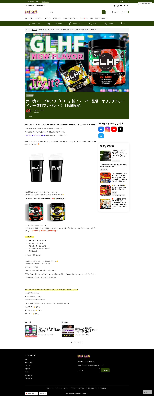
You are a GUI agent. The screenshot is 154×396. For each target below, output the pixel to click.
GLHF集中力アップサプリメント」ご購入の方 (46, 274)
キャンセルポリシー (101, 388)
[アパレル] (90, 23)
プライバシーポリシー (62, 388)
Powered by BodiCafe (82, 393)
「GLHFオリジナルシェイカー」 (75, 274)
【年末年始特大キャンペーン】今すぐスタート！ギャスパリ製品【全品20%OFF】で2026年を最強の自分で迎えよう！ (119, 177)
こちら (39, 255)
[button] (125, 12)
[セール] (121, 23)
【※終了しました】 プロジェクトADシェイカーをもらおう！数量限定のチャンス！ (49, 330)
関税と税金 (28, 366)
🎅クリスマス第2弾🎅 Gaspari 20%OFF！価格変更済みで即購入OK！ (119, 187)
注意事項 (27, 369)
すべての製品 (28, 362)
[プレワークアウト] (29, 23)
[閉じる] (128, 2)
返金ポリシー (50, 388)
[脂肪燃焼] (106, 23)
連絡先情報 (91, 388)
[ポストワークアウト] (70, 23)
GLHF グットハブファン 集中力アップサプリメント (56, 141)
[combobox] (77, 12)
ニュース (34, 30)
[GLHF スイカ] (35, 222)
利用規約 (73, 388)
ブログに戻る (78, 342)
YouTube (27, 372)
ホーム (28, 30)
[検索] (104, 12)
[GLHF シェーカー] (46, 188)
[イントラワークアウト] (49, 23)
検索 (26, 359)
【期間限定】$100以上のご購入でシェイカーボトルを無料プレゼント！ (113, 165)
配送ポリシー (82, 388)
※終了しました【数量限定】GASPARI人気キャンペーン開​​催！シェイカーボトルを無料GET (86, 330)
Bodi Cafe (73, 393)
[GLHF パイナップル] (57, 222)
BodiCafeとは (29, 375)
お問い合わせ (28, 378)
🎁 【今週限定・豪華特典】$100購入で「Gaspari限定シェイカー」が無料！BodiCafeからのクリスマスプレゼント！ (119, 203)
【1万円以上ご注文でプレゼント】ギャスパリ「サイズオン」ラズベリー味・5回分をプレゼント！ (119, 154)
